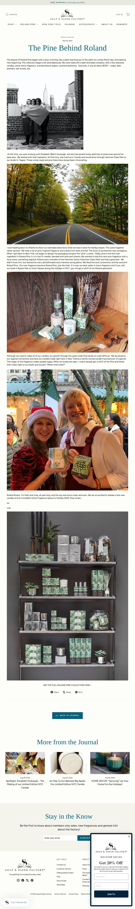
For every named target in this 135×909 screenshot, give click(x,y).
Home (63, 37)
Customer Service (64, 869)
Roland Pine (28, 24)
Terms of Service (60, 894)
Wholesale (61, 885)
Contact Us (61, 865)
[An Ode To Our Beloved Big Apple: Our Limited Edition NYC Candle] (67, 763)
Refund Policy (86, 894)
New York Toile (51, 24)
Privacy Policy (73, 894)
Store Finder (61, 881)
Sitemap (85, 886)
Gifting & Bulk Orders (65, 873)
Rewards (122, 24)
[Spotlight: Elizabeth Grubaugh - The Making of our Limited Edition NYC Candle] (25, 763)
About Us (107, 24)
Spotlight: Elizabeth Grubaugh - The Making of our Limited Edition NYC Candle (25, 784)
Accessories (87, 24)
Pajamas (70, 24)
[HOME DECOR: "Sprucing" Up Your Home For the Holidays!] (110, 763)
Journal (70, 37)
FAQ (58, 877)
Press (84, 869)
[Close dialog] (129, 836)
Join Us (111, 894)
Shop (11, 24)
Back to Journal (69, 715)
